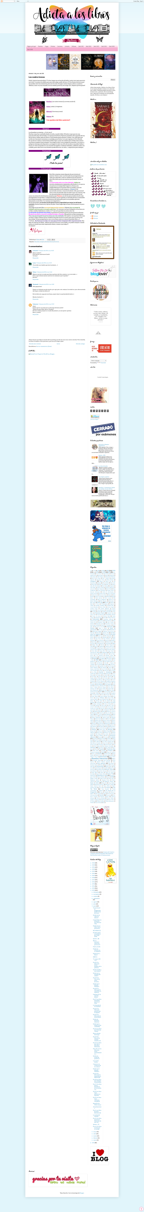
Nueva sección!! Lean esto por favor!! (96, 942)
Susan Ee (104, 783)
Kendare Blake (111, 688)
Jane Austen (103, 667)
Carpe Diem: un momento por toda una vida (97, 921)
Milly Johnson (112, 726)
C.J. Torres (97, 604)
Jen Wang (94, 672)
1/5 (91, 570)
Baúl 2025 (111, 46)
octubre (95, 896)
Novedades (112, 737)
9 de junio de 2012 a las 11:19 (44, 263)
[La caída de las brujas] (50, 69)
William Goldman (100, 801)
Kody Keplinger (107, 691)
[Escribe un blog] (49, 239)
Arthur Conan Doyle (111, 593)
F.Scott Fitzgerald (110, 644)
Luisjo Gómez (93, 709)
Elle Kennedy (108, 635)
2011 (93, 1142)
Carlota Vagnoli (111, 607)
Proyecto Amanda (94, 752)
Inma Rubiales (107, 661)
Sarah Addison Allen (100, 769)
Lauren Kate (110, 697)
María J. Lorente (99, 714)
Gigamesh (104, 652)
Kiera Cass (111, 690)
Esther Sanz (95, 644)
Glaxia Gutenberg (94, 654)
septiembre (96, 898)
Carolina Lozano (94, 608)
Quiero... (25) (101, 455)
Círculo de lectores (96, 616)
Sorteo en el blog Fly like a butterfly (97, 1025)
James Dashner (94, 667)
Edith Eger (92, 632)
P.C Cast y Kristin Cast (108, 741)
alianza (99, 582)
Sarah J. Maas (109, 769)
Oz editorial (98, 741)
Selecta (101, 772)
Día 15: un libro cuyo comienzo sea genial (97, 1099)
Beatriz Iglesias (99, 598)
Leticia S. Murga (107, 703)
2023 (93, 869)
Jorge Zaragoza (107, 679)
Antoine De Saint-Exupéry (108, 592)
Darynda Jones (99, 623)
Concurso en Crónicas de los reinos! (97, 1065)
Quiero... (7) (96, 1124)
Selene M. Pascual (110, 772)
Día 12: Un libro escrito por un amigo (97, 1128)
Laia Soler (113, 694)
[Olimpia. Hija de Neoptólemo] (73, 69)
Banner (91, 598)
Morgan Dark (93, 731)
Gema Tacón (94, 651)
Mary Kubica (109, 718)
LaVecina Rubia (99, 700)
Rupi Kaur (107, 764)
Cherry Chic (93, 614)
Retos (113, 758)
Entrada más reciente (35, 343)
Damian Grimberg (93, 620)
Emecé (110, 637)
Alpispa (95, 216)
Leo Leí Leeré (111, 702)
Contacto (67, 46)
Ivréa (105, 663)
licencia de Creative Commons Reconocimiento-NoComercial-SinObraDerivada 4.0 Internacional (102, 853)
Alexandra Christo (101, 579)
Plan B (96, 749)
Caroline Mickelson (105, 608)
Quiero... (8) (96, 938)
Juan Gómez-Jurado (96, 682)
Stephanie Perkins (106, 780)
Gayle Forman (102, 649)
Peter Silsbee (108, 747)
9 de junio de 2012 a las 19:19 (46, 304)
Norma (100, 737)
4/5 (97, 572)
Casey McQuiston (100, 610)
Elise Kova (100, 635)
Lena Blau (98, 702)
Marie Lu (113, 715)
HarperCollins (93, 657)
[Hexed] (85, 69)
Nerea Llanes (106, 734)
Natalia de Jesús (107, 732)
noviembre (96, 894)
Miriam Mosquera (111, 728)
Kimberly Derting (94, 691)
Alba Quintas (93, 576)
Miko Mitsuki (101, 726)
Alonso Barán (94, 584)
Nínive (106, 735)
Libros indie (103, 705)
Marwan (104, 718)
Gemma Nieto (102, 651)
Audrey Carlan (98, 596)
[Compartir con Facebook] (53, 239)
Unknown (35, 304)
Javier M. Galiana (93, 670)
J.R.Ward (106, 664)
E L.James (101, 629)
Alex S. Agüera (105, 578)
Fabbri (91, 646)
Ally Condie (113, 582)
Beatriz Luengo (107, 598)
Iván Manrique (99, 663)
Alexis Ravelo (110, 579)
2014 (93, 886)
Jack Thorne (112, 664)
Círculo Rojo (106, 616)
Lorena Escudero (110, 706)
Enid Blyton (113, 640)
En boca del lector (100, 640)
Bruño (112, 602)
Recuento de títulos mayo (97, 1104)
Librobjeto (97, 705)
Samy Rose (112, 767)
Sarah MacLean (93, 771)
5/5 (109, 572)
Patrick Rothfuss (108, 744)
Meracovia (94, 723)
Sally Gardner (109, 766)
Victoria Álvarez (104, 796)
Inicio (58, 343)
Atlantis (109, 595)
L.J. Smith (97, 693)
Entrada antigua (80, 343)
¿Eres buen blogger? (94, 419)
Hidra (94, 658)
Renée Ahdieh (112, 756)
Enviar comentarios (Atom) (44, 346)
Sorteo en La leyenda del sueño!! (96, 974)
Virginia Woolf (104, 799)
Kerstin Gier (104, 690)
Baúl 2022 (88, 46)
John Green (108, 676)
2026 (93, 863)
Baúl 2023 (96, 46)
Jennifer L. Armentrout (105, 672)
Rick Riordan (107, 760)
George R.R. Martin (95, 652)
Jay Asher (101, 670)
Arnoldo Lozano (102, 593)
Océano (109, 738)
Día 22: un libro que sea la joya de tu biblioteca (97, 1044)
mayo (95, 1131)
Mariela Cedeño (106, 717)
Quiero (100, 753)
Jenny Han (108, 673)
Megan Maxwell (99, 722)
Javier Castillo (104, 669)
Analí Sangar (93, 587)
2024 (93, 867)
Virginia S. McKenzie (94, 799)
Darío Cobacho (111, 622)
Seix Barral (95, 772)
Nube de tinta (102, 738)
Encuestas (107, 640)
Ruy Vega (112, 764)
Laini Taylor (95, 696)
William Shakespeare (109, 801)
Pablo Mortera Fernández (95, 743)
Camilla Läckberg (100, 605)
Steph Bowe (111, 778)
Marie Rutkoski (96, 717)
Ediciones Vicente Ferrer (109, 631)
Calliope (92, 605)
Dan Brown (101, 620)
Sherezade (35, 284)
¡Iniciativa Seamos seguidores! (103, 445)
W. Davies (92, 801)
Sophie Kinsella (103, 778)
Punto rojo (94, 753)
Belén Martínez (94, 601)
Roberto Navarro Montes (103, 761)
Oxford (91, 741)
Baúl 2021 (81, 46)
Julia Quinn (99, 684)
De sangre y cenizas (103, 476)
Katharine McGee (102, 688)
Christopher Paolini (110, 614)
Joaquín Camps (112, 675)
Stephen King (99, 781)
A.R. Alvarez (99, 573)
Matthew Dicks (98, 720)
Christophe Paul (100, 614)
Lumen (99, 709)
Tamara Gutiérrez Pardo (95, 786)
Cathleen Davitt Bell (106, 611)
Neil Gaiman (98, 734)
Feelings (92, 648)
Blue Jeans (93, 602)
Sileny (34, 272)
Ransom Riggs (107, 755)
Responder (35, 258)
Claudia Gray (98, 617)
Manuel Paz (101, 712)
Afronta (112, 573)
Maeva (103, 711)
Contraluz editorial (108, 619)
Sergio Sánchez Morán (101, 774)
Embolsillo (105, 637)
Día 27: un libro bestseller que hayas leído (97, 1001)
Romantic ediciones (94, 764)
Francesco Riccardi (94, 649)
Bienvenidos (111, 601)
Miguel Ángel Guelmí (103, 725)
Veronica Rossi (111, 793)
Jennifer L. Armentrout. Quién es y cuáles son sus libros (106, 488)
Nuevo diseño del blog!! (96, 1034)
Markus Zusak (98, 718)
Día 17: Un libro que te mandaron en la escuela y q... (97, 1087)
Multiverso (100, 731)
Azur (104, 596)
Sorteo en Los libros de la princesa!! (96, 927)
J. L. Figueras (111, 663)
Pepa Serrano (101, 747)
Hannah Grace (109, 655)
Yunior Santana (98, 802)
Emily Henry (98, 638)
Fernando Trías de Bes (109, 648)
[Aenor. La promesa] (62, 69)
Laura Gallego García (105, 696)
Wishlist (92, 802)
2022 (93, 871)
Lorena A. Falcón (93, 706)
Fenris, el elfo (96, 946)
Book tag (99, 602)
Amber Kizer (101, 584)
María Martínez (107, 714)
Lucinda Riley (110, 708)
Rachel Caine (107, 753)
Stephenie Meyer (108, 781)
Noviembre (95, 738)
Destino (92, 628)
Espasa (113, 643)
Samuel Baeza (105, 767)
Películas (74, 46)
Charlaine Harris (100, 613)
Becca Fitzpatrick (102, 599)
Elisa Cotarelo (106, 634)
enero (95, 1140)
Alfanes (101, 581)
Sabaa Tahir (92, 766)
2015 (93, 884)
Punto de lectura (111, 752)
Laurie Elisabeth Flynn (104, 699)
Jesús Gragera (98, 675)
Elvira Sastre (98, 637)
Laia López (107, 694)
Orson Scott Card (110, 740)
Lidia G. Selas (111, 705)
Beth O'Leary (103, 601)
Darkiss (92, 623)
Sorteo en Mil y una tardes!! (97, 970)
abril (94, 1133)
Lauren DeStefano (100, 697)
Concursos (95, 619)
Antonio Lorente (93, 593)
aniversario (92, 588)
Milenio (106, 726)
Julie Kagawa (108, 684)
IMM (97, 660)
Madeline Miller (97, 711)
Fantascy (101, 646)
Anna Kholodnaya (101, 590)
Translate (103, 362)
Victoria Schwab (101, 798)
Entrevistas (94, 641)
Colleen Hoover (111, 617)
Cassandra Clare (110, 610)
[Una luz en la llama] (38, 69)
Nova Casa (105, 737)
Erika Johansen (110, 641)
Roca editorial (101, 763)
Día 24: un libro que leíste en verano (97, 1030)
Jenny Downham (101, 673)
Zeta (103, 802)
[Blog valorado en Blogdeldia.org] (95, 417)
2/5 (98, 570)
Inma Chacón (100, 661)
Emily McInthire (106, 638)
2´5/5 (103, 570)
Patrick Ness (101, 744)
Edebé (106, 629)
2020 (93, 875)
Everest (102, 644)
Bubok (91, 604)
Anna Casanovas (101, 588)
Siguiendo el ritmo (102, 775)
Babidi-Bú (108, 596)
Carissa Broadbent (94, 607)
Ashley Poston (95, 595)
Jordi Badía (92, 679)
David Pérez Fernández (106, 625)
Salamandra (100, 766)
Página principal (31, 46)
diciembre (96, 892)
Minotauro (94, 728)
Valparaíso (106, 792)
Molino (94, 729)
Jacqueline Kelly (102, 666)
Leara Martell (107, 700)
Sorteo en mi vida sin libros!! (96, 916)
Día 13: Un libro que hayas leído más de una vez (97, 1120)
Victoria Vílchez (110, 798)
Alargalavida (111, 575)
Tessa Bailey (101, 787)
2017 (93, 879)
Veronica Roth (93, 795)
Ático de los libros (102, 595)
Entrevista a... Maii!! (96, 954)
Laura (34, 263)
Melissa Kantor (107, 722)
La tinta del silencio (96, 694)
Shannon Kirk (93, 775)
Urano (101, 792)
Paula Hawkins (97, 746)
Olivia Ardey (103, 740)
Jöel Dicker (100, 676)
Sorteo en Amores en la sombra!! (97, 950)
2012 (93, 890)
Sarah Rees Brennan (102, 771)
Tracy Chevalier (105, 789)
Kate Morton (111, 687)
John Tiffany (98, 678)
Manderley (94, 712)
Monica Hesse (102, 729)
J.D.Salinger (92, 664)
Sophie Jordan (94, 778)
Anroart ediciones (95, 592)
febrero (95, 1138)
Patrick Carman (93, 744)
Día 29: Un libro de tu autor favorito (96, 979)
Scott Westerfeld (111, 771)
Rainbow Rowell (99, 755)
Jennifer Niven (93, 673)
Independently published (107, 660)
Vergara (104, 793)
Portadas (104, 750)
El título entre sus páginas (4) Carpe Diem (97, 934)
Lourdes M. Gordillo (94, 708)
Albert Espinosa (100, 576)
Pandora (112, 743)
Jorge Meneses (99, 679)
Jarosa (110, 667)
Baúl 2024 (104, 46)
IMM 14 (95, 957)
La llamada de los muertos (97, 1006)
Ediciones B (112, 629)
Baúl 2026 (30, 49)
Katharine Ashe (93, 688)
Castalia (94, 611)
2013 (93, 888)
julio (94, 904)
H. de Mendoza (99, 655)
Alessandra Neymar (110, 576)
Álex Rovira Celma (96, 578)
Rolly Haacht (111, 763)
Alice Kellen (106, 582)
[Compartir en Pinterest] (54, 239)
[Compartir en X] (51, 239)
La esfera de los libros (104, 693)
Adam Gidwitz (106, 573)
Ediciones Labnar (97, 631)
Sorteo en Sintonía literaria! (96, 1020)
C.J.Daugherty (104, 604)
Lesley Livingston (40, 241)
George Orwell (110, 651)
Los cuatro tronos (96, 1061)
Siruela (108, 777)
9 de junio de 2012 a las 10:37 (46, 250)
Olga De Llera (96, 740)
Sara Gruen (92, 769)
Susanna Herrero (99, 784)
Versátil (101, 795)
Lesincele (35, 250)
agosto (95, 902)
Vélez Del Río (98, 793)
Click (105, 617)
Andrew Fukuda (100, 587)
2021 (93, 873)
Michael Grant (107, 723)
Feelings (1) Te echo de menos (97, 996)
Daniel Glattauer (108, 620)
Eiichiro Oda (106, 632)
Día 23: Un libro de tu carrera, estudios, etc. (97, 1038)
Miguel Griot (111, 725)
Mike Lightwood (93, 726)
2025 (93, 865)
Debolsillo (110, 626)
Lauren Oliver (93, 699)
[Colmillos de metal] (97, 69)
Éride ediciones (102, 641)
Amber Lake (108, 584)
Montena (110, 729)
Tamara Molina (106, 786)
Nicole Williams (99, 735)
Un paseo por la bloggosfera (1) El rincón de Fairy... (97, 910)
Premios (53, 46)
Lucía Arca (103, 708)
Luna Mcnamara (106, 709)
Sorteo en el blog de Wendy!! (96, 985)
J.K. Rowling (99, 664)
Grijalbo (106, 654)
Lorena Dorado (102, 706)
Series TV (110, 774)
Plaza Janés (95, 750)
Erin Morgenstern (100, 643)
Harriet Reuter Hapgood (104, 657)
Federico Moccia (109, 646)
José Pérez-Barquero (100, 681)
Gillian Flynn (111, 652)
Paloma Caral (105, 743)
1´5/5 (94, 570)
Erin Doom (92, 643)
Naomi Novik (99, 732)
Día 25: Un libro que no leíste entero (97, 1016)
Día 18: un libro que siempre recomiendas (97, 1081)
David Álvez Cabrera (109, 623)
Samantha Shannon (98, 767)
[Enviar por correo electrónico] (48, 239)
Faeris (95, 646)
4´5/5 (103, 572)
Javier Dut (111, 669)
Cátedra (99, 611)
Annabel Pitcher (110, 590)
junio (94, 906)
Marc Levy (108, 712)
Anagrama (112, 585)
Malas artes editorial (111, 711)
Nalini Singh (107, 731)
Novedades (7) (97, 930)
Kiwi (100, 691)
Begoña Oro (111, 599)
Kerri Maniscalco (94, 690)
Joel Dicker (94, 676)
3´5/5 (113, 570)
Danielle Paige (101, 622)
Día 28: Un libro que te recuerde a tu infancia (97, 990)
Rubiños (101, 764)
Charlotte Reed (111, 613)
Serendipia (92, 774)
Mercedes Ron (100, 723)
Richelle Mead (97, 760)
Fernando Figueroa (100, 648)
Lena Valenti (103, 702)
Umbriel (101, 790)
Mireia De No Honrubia (102, 728)
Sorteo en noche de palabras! (96, 1057)
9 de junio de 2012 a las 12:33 (46, 284)
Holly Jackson (109, 658)
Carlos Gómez (103, 607)
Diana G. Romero (103, 628)
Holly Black (102, 658)
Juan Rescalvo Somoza (107, 682)
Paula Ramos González (108, 746)
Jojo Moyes (111, 678)
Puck (102, 752)
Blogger (82, 1193)
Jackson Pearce (95, 666)
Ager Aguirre (101, 575)
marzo (95, 1136)
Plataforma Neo (110, 749)
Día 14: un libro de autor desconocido (97, 1111)
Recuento (103, 756)
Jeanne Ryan (106, 670)
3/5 (35, 241)
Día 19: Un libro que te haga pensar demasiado (97, 1075)
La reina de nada (103, 466)
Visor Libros (111, 799)
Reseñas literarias (49, 241)
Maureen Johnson (106, 720)
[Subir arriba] (141, 1209)
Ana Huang (105, 585)
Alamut (106, 575)
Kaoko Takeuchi (111, 685)
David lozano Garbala (94, 625)
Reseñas (40, 46)
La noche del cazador (96, 1115)
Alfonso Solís (108, 581)
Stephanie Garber (94, 780)
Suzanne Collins (110, 784)
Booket (107, 602)
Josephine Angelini (110, 681)
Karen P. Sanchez (94, 687)
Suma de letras (94, 783)
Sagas (46, 46)
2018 (93, 877)
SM (112, 777)
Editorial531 (98, 632)
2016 (93, 882)
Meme (113, 722)
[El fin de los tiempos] (108, 69)
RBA (113, 755)
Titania (108, 787)
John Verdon (105, 678)
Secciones (59, 46)
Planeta (101, 749)
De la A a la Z (99, 626)
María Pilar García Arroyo (104, 715)
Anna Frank (109, 588)
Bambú (112, 596)
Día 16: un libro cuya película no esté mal (97, 1093)
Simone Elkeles (101, 777)
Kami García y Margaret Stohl (100, 685)
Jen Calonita (112, 670)
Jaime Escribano (111, 666)
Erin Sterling (108, 643)
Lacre (103, 694)
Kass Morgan (103, 687)
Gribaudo (101, 654)
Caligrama (112, 604)
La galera (113, 693)
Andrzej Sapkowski (110, 587)
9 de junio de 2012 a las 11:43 (44, 272)
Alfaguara (93, 581)
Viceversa (56, 241)
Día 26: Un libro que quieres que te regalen (97, 1010)
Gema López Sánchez (111, 649)
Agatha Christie (93, 575)
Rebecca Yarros (94, 756)
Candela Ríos (110, 605)
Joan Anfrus (105, 675)
